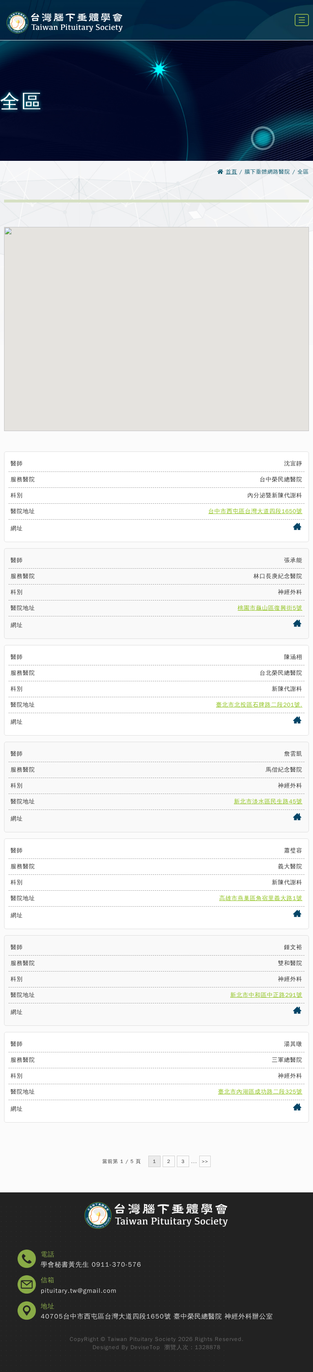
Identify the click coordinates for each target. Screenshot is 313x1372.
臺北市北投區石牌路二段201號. (259, 704)
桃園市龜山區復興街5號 (270, 608)
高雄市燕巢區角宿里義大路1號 (260, 898)
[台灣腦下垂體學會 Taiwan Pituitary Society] (156, 1216)
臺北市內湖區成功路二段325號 (260, 1091)
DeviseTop (145, 1347)
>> (205, 1161)
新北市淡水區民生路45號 (268, 801)
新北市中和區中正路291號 (266, 995)
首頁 (231, 171)
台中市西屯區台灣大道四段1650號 (255, 511)
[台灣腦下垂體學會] (64, 37)
